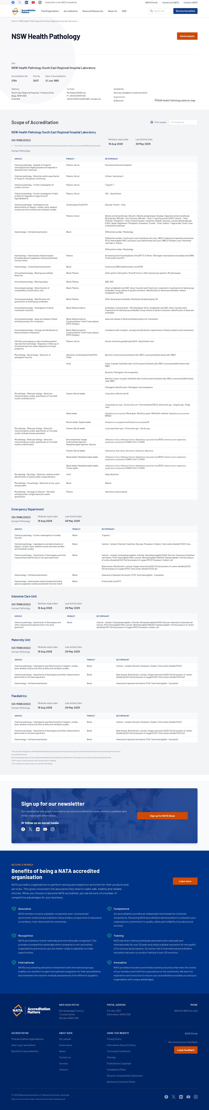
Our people (65, 1038)
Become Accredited (185, 11)
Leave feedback (185, 1049)
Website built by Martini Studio (23, 1099)
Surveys (63, 1063)
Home (14, 21)
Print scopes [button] (160, 122)
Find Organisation (50, 11)
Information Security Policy (121, 1045)
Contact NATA (191, 2)
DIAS (124, 11)
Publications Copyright (119, 1063)
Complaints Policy (116, 1069)
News (62, 1051)
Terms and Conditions (118, 1051)
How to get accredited (23, 1045)
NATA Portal (151, 2)
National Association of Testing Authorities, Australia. (44, 1095)
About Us (112, 11)
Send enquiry (187, 36)
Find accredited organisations (27, 1038)
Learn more (185, 881)
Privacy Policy (114, 1038)
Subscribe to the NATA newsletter (61, 2)
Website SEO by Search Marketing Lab (50, 1099)
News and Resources (92, 11)
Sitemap (111, 1057)
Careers (63, 1069)
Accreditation (71, 11)
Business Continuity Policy (121, 1081)
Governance (65, 1045)
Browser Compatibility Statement (125, 1075)
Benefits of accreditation (24, 1051)
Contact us (65, 1057)
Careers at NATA (170, 2)
